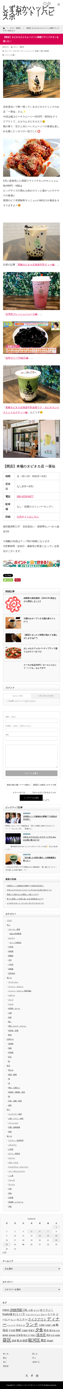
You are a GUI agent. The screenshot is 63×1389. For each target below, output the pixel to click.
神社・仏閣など (14, 1088)
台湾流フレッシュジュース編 (21, 314)
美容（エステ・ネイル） (17, 1026)
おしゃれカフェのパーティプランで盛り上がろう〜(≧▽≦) (40, 650)
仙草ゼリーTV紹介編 (17, 358)
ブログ (9, 920)
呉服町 (25, 1330)
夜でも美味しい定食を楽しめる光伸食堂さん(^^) (25, 899)
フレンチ (11, 1180)
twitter (45, 3)
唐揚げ (37, 51)
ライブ (10, 1000)
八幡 (53, 1325)
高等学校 (11, 973)
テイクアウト (37, 1319)
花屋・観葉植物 (14, 1127)
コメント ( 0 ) (17, 696)
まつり (36, 1310)
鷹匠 (43, 1340)
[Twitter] (26, 1375)
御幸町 (5, 1335)
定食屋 (10, 1197)
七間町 (42, 1325)
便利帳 (10, 1044)
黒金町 (50, 1340)
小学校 (10, 964)
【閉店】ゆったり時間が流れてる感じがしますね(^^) (40, 636)
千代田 (12, 1330)
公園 (10, 1013)
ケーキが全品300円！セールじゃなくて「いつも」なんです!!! (40, 666)
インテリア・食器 (15, 1114)
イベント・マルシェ (15, 986)
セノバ (13, 1320)
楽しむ (9, 978)
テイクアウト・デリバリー (18, 1167)
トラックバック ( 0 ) (45, 696)
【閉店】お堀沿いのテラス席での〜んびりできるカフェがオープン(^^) (44, 786)
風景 (10, 1105)
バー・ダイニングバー (16, 1171)
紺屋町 (57, 1335)
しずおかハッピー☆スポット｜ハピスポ (29, 1385)
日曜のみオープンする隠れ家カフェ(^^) (40, 620)
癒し (10, 1022)
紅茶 (53, 1335)
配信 (10, 1035)
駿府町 (46, 51)
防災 (10, 1057)
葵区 (42, 51)
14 (48, 1236)
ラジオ (10, 1004)
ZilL (25, 1310)
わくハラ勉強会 (15, 942)
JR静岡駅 (16, 1310)
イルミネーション (33, 1314)
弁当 (58, 1331)
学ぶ (8, 925)
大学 (10, 960)
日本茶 (19, 1335)
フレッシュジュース (27, 51)
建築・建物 (12, 1074)
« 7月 (4, 1252)
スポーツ (11, 995)
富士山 (10, 1070)
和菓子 (31, 1330)
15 (56, 1236)
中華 (10, 1189)
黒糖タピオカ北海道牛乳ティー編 (36, 264)
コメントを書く (10, 55)
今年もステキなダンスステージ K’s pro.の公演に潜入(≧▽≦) (39, 838)
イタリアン (12, 1145)
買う (8, 1110)
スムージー (8, 51)
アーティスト (13, 982)
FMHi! (5, 1310)
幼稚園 (10, 969)
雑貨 (10, 1132)
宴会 (46, 1330)
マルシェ (20, 1325)
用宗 (48, 1335)
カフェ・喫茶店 (18, 47)
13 (40, 1236)
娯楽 (10, 1017)
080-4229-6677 (25, 496)
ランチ (32, 1324)
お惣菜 (10, 1149)
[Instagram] (36, 1375)
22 (56, 1240)
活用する (10, 1039)
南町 (18, 1330)
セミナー (11, 938)
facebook (49, 3)
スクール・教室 (14, 929)
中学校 (10, 947)
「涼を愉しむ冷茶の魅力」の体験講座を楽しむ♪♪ (39, 859)
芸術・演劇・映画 (15, 1101)
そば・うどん (13, 1162)
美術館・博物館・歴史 (16, 1092)
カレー (44, 1314)
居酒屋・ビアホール (15, 1202)
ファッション (13, 1123)
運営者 (6, 1366)
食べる (9, 1136)
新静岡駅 (12, 1335)
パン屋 (10, 1176)
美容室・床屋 (13, 1030)
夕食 (39, 1330)
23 (7, 1244)
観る (8, 1066)
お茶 (30, 1310)
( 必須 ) (11, 717)
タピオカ (16, 51)
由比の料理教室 (15, 934)
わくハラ (19, 1314)
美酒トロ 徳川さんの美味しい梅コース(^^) (23, 894)
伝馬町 (48, 1325)
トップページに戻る (31, 798)
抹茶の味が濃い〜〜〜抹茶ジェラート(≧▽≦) (19, 786)
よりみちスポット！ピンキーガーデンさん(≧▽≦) (25, 903)
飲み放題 (22, 1340)
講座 (14, 1340)
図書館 (10, 956)
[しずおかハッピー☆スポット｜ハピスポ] (28, 12)
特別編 (10, 1052)
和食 (10, 1193)
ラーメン (11, 1184)
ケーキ (51, 1314)
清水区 (41, 1335)
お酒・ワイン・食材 (15, 1118)
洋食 (10, 1206)
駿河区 (34, 1340)
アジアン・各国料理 (15, 1140)
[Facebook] (31, 1375)
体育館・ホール (14, 1008)
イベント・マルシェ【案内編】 (20, 991)
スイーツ (11, 1158)
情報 (10, 1048)
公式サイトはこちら (28, 516)
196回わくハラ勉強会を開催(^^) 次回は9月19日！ (40, 817)
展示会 (52, 1330)
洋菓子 (33, 1335)
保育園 (10, 951)
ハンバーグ (11, 1325)
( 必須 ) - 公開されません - (19, 726)
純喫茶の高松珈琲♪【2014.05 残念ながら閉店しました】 (40, 599)
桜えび (26, 1335)
